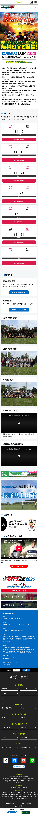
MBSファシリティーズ (11, 797)
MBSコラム (24, 727)
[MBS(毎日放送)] (19, 2)
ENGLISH (19, 783)
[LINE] (32, 760)
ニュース (5, 737)
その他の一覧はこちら (19, 766)
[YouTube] (23, 760)
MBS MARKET (7, 747)
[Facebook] (26, 670)
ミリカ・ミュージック (25, 795)
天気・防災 (24, 737)
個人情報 (29, 803)
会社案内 (12, 777)
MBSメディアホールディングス (11, 793)
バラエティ (24, 688)
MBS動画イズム (7, 708)
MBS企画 (4, 795)
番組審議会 (8, 781)
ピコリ (34, 795)
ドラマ (4, 693)
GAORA (32, 793)
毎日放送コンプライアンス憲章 (11, 779)
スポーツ (5, 698)
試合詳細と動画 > (19, 139)
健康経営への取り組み (19, 781)
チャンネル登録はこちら (19, 566)
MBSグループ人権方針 (28, 779)
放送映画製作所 (13, 795)
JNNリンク (30, 781)
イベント (23, 718)
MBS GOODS (25, 747)
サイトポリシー (21, 803)
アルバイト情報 (22, 788)
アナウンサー (6, 727)
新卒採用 (14, 788)
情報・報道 (5, 688)
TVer (22, 708)
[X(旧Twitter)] (16, 670)
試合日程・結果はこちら (19, 292)
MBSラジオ (25, 793)
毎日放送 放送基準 (22, 777)
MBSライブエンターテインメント (27, 797)
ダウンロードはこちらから (19, 310)
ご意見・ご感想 (19, 806)
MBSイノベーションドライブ (19, 799)
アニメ (23, 693)
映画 (3, 718)
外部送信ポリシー (10, 803)
